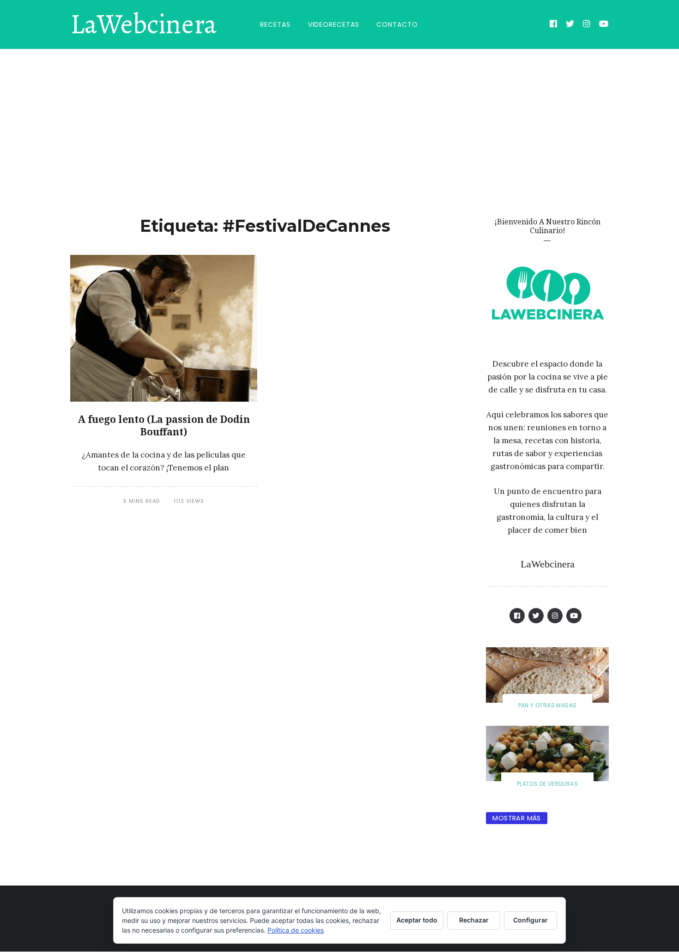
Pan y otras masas (547, 705)
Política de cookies (295, 930)
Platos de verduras (547, 784)
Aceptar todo (416, 920)
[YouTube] (604, 25)
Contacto (397, 24)
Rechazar (474, 920)
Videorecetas (333, 24)
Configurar (530, 920)
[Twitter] (570, 25)
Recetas (275, 24)
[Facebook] (554, 25)
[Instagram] (587, 25)
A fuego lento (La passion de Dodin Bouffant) (164, 425)
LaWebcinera (143, 24)
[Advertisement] (339, 118)
